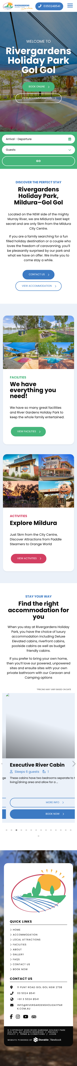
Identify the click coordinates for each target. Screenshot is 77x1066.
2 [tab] (11, 830)
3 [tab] (16, 830)
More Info (36, 802)
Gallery (18, 954)
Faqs (16, 959)
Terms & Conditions (32, 1034)
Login (52, 1034)
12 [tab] (60, 830)
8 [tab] (40, 830)
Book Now (36, 814)
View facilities (26, 431)
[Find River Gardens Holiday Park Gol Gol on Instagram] (18, 1017)
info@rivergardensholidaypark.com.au (40, 1007)
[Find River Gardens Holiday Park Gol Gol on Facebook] (11, 1017)
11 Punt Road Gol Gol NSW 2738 (39, 987)
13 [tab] (65, 830)
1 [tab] (6, 830)
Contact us (37, 274)
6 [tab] (31, 830)
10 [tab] (50, 830)
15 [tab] (38, 835)
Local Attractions (27, 939)
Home (17, 930)
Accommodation (25, 934)
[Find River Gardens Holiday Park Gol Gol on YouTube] (25, 1017)
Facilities (19, 944)
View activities (27, 558)
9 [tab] (45, 830)
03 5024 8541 (26, 993)
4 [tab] (21, 830)
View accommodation (37, 98)
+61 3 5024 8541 (28, 999)
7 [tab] (36, 830)
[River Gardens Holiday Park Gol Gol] (38, 912)
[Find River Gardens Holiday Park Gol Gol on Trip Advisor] (34, 1017)
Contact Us (21, 964)
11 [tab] (55, 830)
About (17, 949)
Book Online (37, 86)
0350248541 (51, 6)
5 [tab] (26, 830)
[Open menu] (70, 6)
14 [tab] (70, 830)
